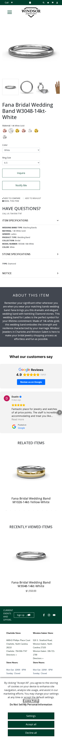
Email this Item (11, 201)
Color (5, 145)
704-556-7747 (16, 213)
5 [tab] (24, 510)
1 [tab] (6, 510)
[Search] (44, 3)
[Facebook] (44, 615)
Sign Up (20, 615)
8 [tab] (37, 510)
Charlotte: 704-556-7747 (16, 651)
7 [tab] (33, 510)
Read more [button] (18, 419)
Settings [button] (31, 716)
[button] (9, 12)
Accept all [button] (31, 724)
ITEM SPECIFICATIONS (15, 220)
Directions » (11, 655)
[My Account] (57, 3)
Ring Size (6, 157)
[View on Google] (7, 398)
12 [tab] (55, 510)
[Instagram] (49, 615)
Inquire (21, 173)
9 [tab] (42, 510)
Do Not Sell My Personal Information (31, 704)
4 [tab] (19, 510)
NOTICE (6, 273)
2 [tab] (10, 510)
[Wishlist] (48, 3)
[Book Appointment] (29, 2)
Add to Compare (12, 198)
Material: (13, 125)
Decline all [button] (31, 732)
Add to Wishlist (33, 198)
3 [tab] (15, 510)
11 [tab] (51, 510)
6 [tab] (28, 510)
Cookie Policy (31, 701)
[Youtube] (54, 615)
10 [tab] (46, 510)
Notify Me (21, 185)
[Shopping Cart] (53, 3)
